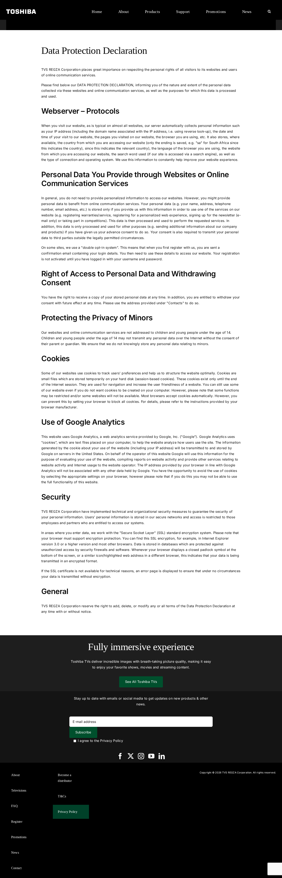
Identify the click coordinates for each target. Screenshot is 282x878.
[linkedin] (162, 756)
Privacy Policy (111, 741)
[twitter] (131, 756)
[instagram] (141, 756)
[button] (269, 11)
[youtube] (151, 756)
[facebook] (120, 756)
